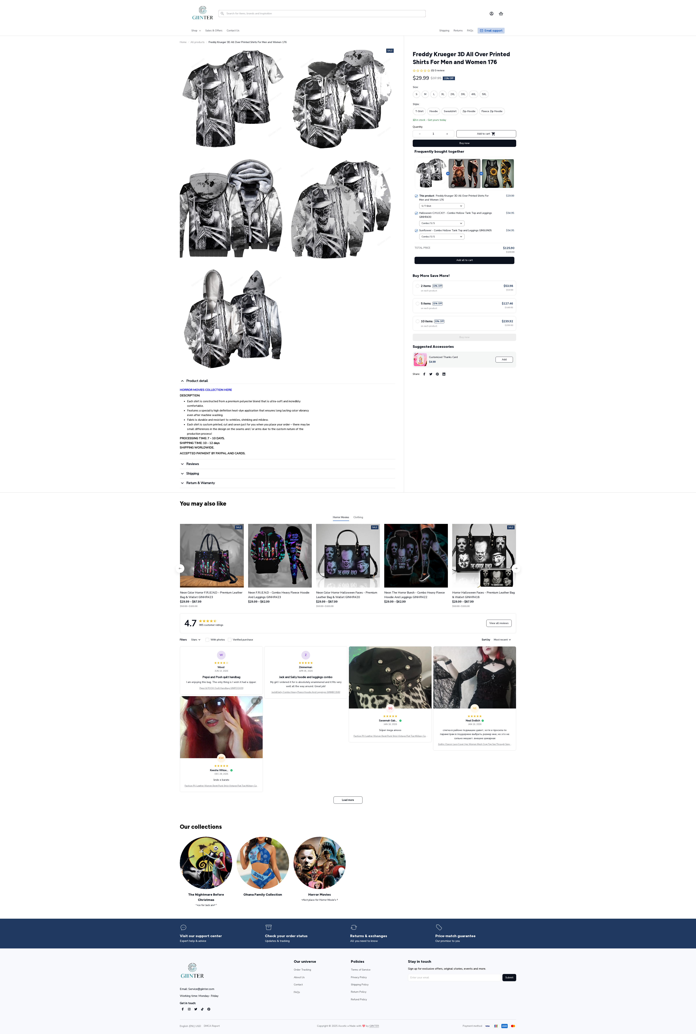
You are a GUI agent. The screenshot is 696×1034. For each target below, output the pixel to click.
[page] (493, 30)
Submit (509, 977)
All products (197, 42)
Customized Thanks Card (443, 357)
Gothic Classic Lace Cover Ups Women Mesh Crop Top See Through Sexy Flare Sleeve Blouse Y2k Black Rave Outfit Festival (474, 744)
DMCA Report (212, 1026)
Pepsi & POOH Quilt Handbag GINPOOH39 (221, 688)
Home (183, 42)
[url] (374, 1026)
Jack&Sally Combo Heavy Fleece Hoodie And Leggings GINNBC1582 (306, 692)
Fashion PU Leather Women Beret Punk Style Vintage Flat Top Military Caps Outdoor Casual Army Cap (390, 736)
